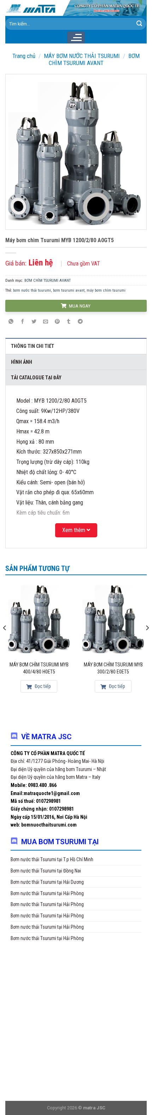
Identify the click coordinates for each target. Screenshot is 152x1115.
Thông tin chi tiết (32, 346)
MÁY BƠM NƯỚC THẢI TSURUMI (82, 55)
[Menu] (75, 37)
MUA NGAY (79, 306)
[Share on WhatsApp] (11, 322)
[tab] (76, 346)
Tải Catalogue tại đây (36, 377)
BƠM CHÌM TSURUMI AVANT (94, 59)
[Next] (147, 642)
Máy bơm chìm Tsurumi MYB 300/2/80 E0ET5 (113, 668)
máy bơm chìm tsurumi (106, 290)
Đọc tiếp (42, 686)
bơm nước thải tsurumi (32, 290)
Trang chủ (23, 55)
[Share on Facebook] (22, 322)
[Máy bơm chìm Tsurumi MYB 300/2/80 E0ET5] (113, 618)
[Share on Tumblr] (68, 322)
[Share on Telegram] (80, 322)
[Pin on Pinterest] (57, 322)
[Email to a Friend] (45, 322)
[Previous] (4, 642)
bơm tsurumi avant (68, 290)
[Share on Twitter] (34, 322)
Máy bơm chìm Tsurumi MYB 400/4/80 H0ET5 (39, 668)
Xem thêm (74, 530)
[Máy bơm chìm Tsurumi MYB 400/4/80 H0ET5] (39, 618)
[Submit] (139, 24)
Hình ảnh (21, 362)
